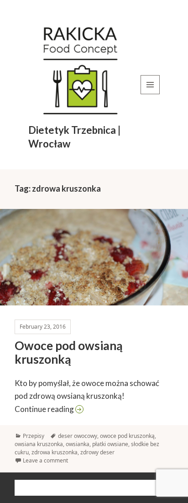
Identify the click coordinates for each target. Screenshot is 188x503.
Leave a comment (45, 460)
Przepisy (33, 436)
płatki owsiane (110, 444)
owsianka (77, 444)
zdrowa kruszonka (54, 452)
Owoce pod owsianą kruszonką (69, 352)
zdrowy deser (97, 452)
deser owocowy (77, 436)
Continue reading (94, 409)
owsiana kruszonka (39, 444)
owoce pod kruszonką (127, 436)
